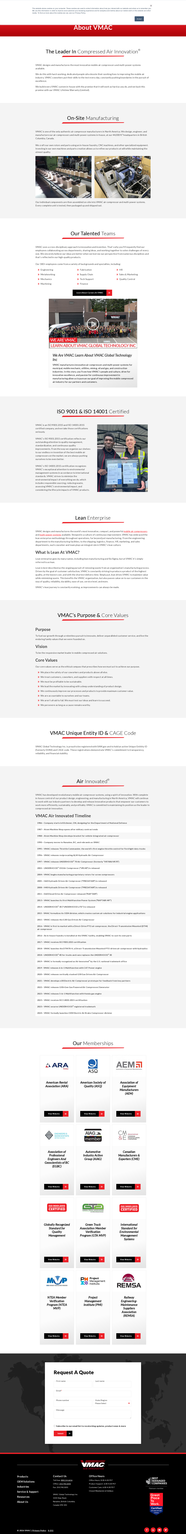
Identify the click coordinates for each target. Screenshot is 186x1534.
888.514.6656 (66, 1480)
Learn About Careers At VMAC (89, 293)
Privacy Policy (39, 1530)
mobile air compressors (135, 531)
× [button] (151, 5)
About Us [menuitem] (22, 1501)
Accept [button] (139, 19)
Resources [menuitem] (23, 1496)
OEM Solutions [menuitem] (26, 1481)
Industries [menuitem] (23, 1486)
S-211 (51, 1530)
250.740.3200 (65, 1484)
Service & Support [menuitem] (27, 1491)
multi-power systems (50, 534)
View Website (54, 1114)
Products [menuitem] (22, 1476)
